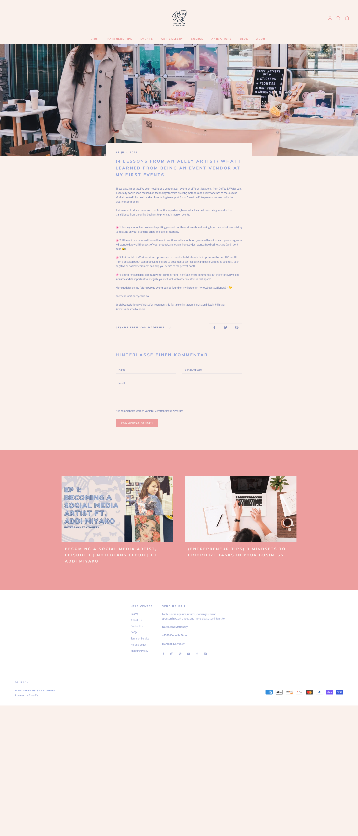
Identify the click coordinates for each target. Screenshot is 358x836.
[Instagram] (171, 653)
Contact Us (137, 626)
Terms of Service (140, 638)
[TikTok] (197, 653)
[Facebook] (163, 653)
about (261, 38)
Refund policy (138, 644)
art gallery (172, 38)
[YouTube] (188, 653)
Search (135, 613)
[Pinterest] (180, 653)
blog (244, 38)
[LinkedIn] (205, 653)
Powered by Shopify (26, 695)
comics (197, 38)
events (146, 38)
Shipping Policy (139, 650)
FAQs (134, 632)
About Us (136, 620)
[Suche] (338, 18)
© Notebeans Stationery (35, 690)
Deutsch (22, 682)
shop (95, 38)
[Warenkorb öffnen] (347, 18)
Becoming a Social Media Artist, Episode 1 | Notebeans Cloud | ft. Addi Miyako (112, 554)
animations (221, 38)
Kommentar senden (137, 423)
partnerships (119, 38)
